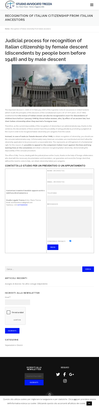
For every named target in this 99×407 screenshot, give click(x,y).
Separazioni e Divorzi (14, 345)
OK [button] (89, 403)
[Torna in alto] (49, 395)
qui (75, 399)
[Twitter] (58, 374)
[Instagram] (65, 381)
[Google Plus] (71, 374)
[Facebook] (64, 374)
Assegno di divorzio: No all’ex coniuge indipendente (26, 284)
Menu (91, 5)
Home (7, 29)
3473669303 (22, 205)
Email (7, 297)
